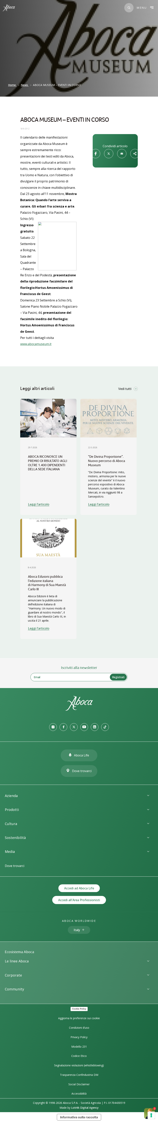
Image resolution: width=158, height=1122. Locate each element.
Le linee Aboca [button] (17, 961)
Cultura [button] (11, 823)
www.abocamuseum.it (35, 344)
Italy (77, 930)
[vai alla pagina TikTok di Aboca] (105, 727)
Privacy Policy (79, 1037)
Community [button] (14, 989)
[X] (108, 153)
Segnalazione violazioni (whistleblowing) (79, 1065)
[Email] (121, 153)
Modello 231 (79, 1046)
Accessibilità (79, 1093)
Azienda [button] (11, 795)
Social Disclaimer (79, 1084)
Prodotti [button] (12, 809)
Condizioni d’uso (79, 1027)
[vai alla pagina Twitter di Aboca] (74, 727)
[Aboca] (8, 7)
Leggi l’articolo (38, 504)
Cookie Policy (79, 1008)
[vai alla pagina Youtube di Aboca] (84, 727)
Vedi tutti (124, 389)
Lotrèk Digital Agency (84, 1107)
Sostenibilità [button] (15, 837)
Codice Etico (79, 1056)
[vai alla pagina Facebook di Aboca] (63, 727)
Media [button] (10, 851)
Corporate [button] (13, 975)
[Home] (79, 709)
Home (12, 85)
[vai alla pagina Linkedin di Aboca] (94, 727)
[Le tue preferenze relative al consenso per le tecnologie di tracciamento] (151, 1115)
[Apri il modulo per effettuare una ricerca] (129, 7)
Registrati (118, 677)
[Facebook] (95, 153)
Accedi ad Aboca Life (79, 888)
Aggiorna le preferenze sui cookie (79, 1018)
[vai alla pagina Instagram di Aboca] (53, 727)
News (24, 85)
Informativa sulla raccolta (79, 1117)
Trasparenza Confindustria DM (79, 1075)
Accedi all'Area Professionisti (79, 900)
